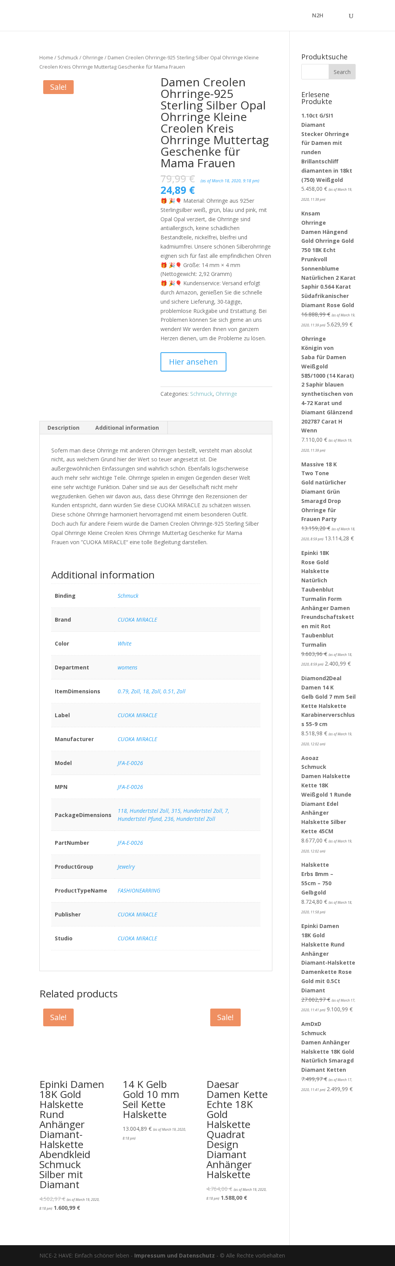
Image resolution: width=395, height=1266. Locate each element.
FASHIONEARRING (139, 890)
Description (63, 427)
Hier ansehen (193, 361)
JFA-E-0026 (130, 763)
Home (46, 57)
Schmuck (67, 57)
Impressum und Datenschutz (174, 1255)
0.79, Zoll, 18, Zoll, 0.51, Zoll (152, 691)
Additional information (127, 427)
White (125, 643)
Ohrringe (93, 57)
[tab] (63, 427)
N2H (317, 16)
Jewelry (126, 866)
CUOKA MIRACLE (137, 619)
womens (127, 667)
